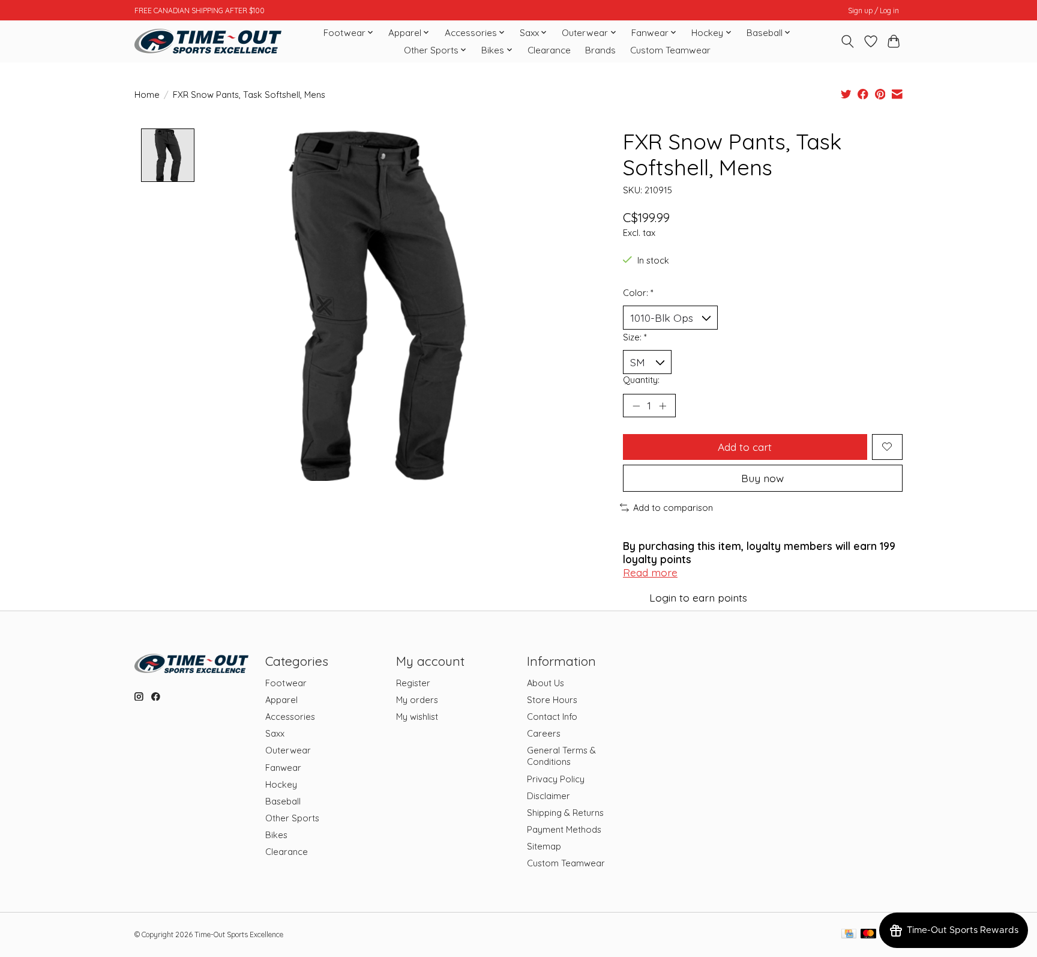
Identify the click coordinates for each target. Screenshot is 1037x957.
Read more (650, 572)
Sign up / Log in (873, 10)
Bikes (276, 835)
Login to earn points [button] (698, 597)
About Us (545, 683)
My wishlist (417, 716)
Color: (638, 292)
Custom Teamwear (670, 50)
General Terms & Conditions (561, 755)
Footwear (286, 683)
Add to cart (745, 446)
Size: (635, 337)
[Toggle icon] (847, 41)
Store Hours (552, 699)
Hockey (281, 784)
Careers (544, 733)
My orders (417, 699)
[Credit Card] (848, 934)
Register (413, 683)
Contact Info (552, 716)
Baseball (283, 801)
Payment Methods (564, 829)
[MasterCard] (868, 934)
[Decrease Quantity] (636, 405)
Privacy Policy (556, 779)
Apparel (281, 699)
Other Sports (292, 818)
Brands (600, 50)
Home (147, 94)
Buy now (762, 478)
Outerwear (288, 750)
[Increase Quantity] (662, 405)
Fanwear (283, 767)
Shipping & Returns (565, 812)
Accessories (290, 716)
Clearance (549, 50)
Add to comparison (673, 507)
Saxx (274, 733)
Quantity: (641, 379)
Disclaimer (548, 796)
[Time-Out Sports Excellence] (207, 41)
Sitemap (544, 846)
